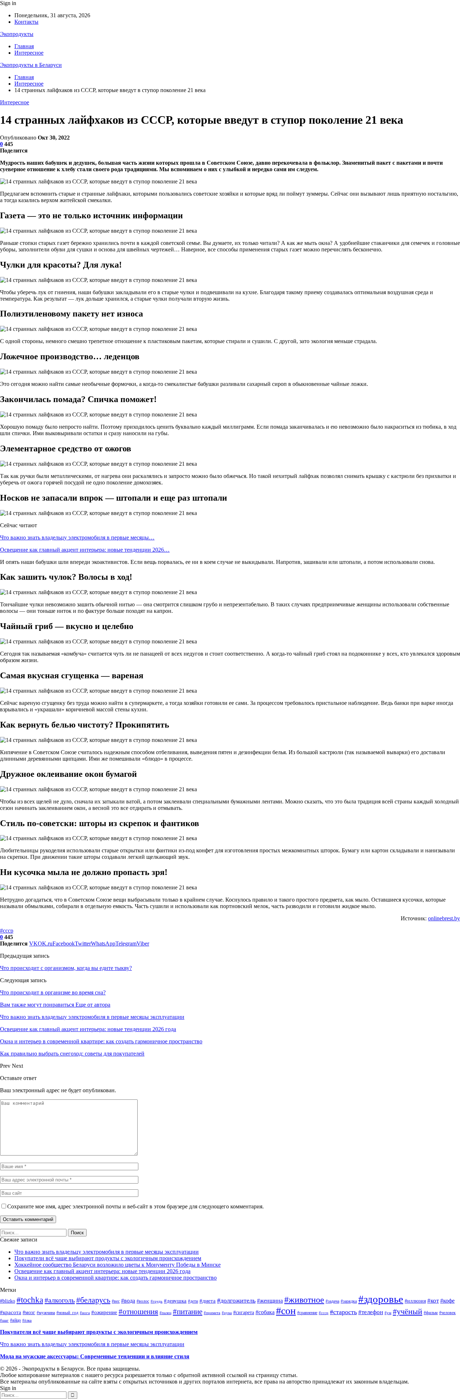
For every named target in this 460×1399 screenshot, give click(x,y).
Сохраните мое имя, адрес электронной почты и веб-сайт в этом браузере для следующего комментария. (135, 1206)
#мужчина (46, 1312)
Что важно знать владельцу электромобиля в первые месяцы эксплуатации (106, 1252)
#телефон (370, 1312)
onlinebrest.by (444, 918)
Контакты (26, 22)
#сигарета (243, 1312)
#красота (10, 1312)
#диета (207, 1301)
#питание (187, 1311)
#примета (212, 1313)
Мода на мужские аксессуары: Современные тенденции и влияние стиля (94, 1356)
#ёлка (27, 1320)
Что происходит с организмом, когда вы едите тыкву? (66, 968)
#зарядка (349, 1301)
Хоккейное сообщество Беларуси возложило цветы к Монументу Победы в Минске (117, 1265)
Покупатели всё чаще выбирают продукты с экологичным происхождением (107, 1258)
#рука (227, 1313)
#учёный (407, 1311)
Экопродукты (16, 34)
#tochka (30, 1299)
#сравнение (307, 1312)
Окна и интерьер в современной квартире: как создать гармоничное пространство (115, 1278)
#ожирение (104, 1312)
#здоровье (380, 1299)
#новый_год (67, 1312)
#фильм (431, 1312)
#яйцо (15, 1320)
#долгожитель (236, 1300)
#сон (286, 1310)
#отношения (138, 1311)
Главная (24, 46)
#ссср (6, 931)
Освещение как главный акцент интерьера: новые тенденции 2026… (85, 550)
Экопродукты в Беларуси (31, 65)
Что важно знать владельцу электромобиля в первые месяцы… (77, 537)
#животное (304, 1299)
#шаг (4, 1320)
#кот (433, 1300)
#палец (165, 1313)
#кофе (447, 1301)
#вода (128, 1301)
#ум (388, 1313)
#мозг (29, 1312)
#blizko (7, 1301)
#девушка (175, 1301)
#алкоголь (60, 1300)
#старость (343, 1312)
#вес (116, 1301)
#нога (85, 1313)
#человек (447, 1312)
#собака (265, 1312)
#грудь (156, 1301)
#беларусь (93, 1299)
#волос (143, 1301)
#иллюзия (415, 1301)
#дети (193, 1301)
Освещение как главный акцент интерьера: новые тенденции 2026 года (102, 1271)
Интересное (28, 53)
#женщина (270, 1301)
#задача (332, 1301)
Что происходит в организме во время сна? (53, 992)
